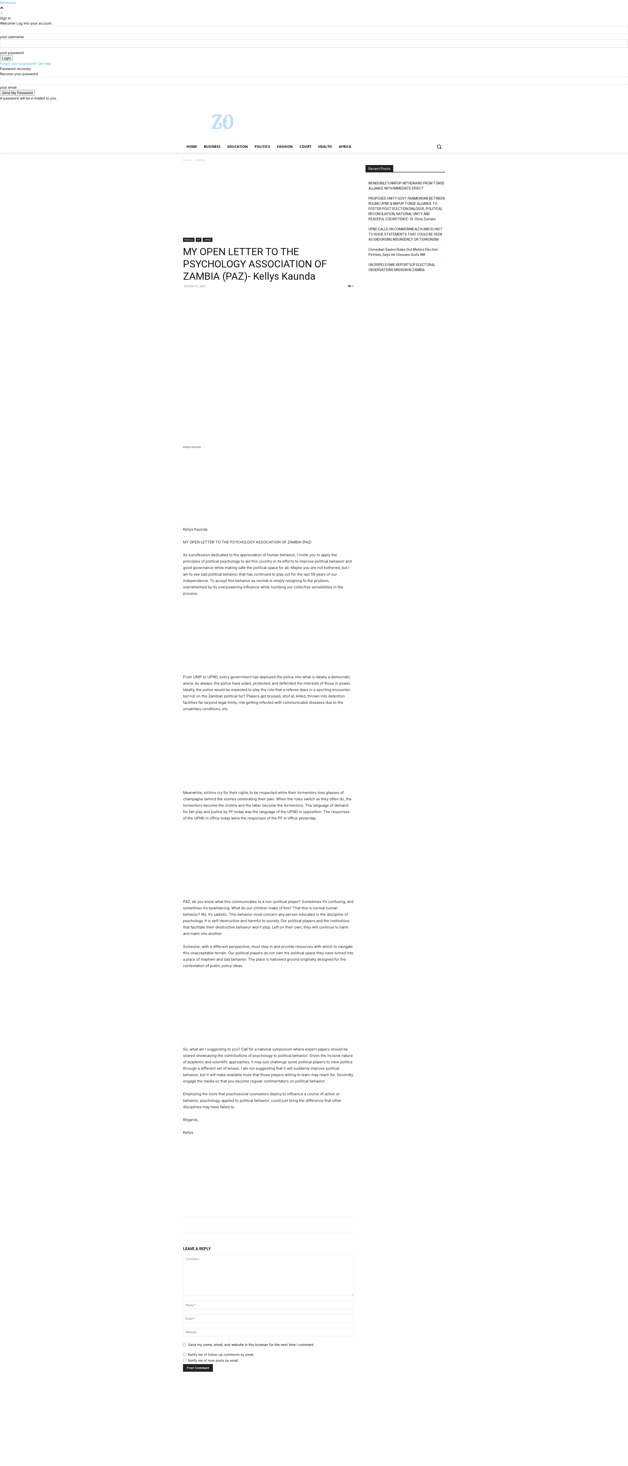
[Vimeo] (435, 104)
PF (198, 239)
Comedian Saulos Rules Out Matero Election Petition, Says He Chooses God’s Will (403, 252)
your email (8, 87)
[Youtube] (442, 104)
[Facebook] (415, 104)
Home (187, 160)
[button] (439, 146)
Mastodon (8, 2)
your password (12, 53)
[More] (233, 297)
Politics (188, 239)
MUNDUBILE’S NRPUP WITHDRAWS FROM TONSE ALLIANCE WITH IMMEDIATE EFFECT (406, 185)
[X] (429, 104)
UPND (207, 239)
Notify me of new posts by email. (213, 1360)
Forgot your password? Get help (25, 63)
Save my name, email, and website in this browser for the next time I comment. (251, 1344)
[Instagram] (422, 104)
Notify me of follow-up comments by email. (221, 1354)
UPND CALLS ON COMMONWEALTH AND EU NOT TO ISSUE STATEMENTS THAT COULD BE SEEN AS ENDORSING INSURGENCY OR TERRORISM (405, 234)
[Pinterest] (210, 297)
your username (12, 37)
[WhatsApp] (222, 297)
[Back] (1, 13)
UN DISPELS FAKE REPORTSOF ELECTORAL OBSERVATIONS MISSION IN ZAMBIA (401, 267)
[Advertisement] (268, 201)
